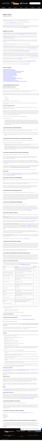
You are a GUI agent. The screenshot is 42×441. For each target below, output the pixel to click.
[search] (40, 3)
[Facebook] (19, 436)
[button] (3, 3)
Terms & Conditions (35, 435)
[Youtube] (22, 436)
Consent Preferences (5, 439)
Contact (39, 7)
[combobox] (35, 3)
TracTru (13, 435)
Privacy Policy (30, 435)
